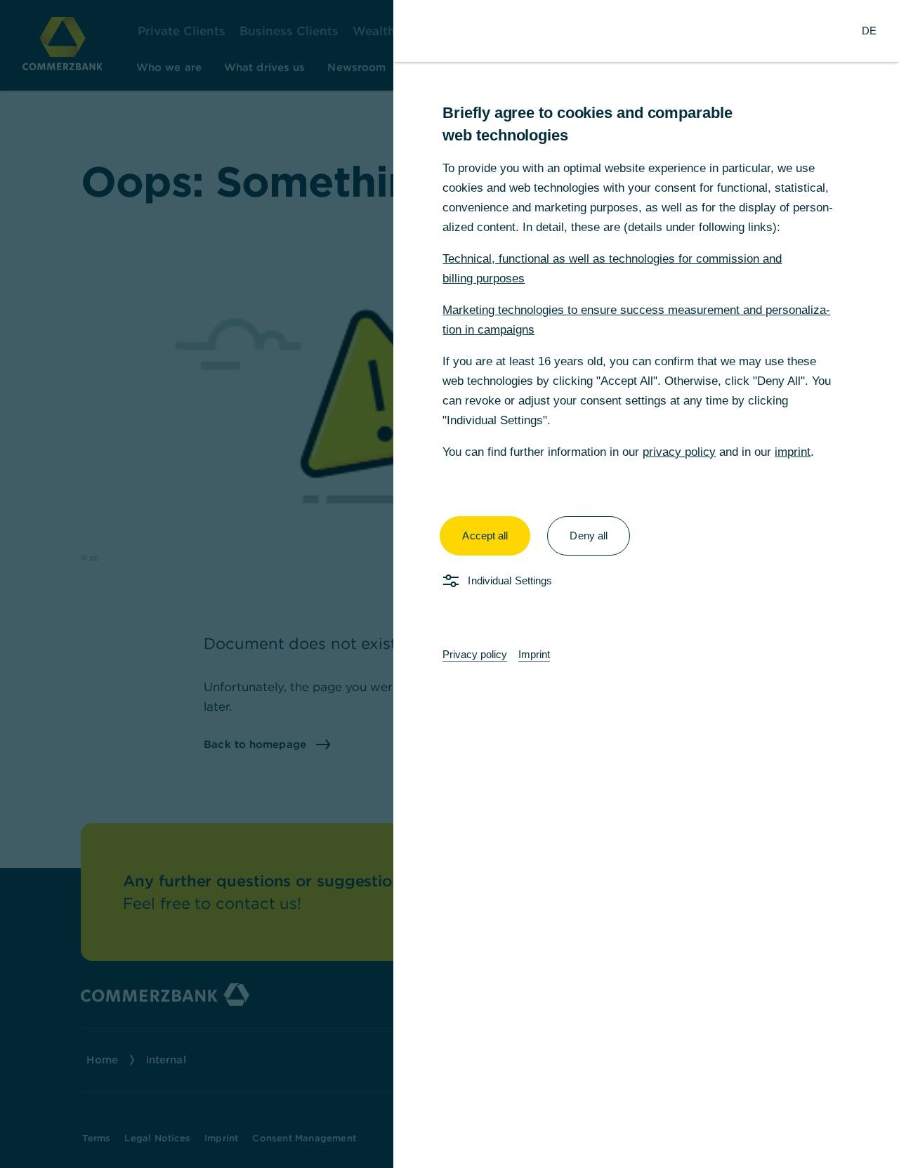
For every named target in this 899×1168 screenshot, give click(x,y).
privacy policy (679, 452)
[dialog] (449, 584)
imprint (793, 452)
